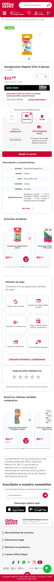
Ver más (26, 208)
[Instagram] (34, 562)
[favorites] (29, 13)
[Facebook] (18, 562)
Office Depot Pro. (16, 140)
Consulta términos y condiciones (27, 359)
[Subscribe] (45, 495)
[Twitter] (28, 562)
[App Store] (16, 509)
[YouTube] (40, 562)
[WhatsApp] (23, 562)
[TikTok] (13, 562)
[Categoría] (4, 13)
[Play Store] (38, 509)
